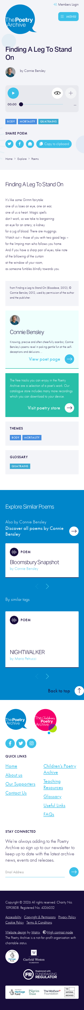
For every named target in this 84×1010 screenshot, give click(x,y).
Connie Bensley (34, 71)
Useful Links (54, 805)
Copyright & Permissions (40, 917)
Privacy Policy (67, 917)
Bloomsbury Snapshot (34, 562)
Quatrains (48, 121)
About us (13, 775)
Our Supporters (20, 784)
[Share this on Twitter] (9, 144)
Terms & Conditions (39, 922)
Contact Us (16, 793)
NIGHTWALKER (27, 652)
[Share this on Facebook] (20, 144)
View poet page (44, 359)
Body (11, 121)
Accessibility (13, 917)
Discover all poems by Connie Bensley (34, 531)
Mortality (27, 121)
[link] (13, 93)
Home (11, 766)
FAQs (48, 814)
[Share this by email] (30, 144)
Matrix (35, 932)
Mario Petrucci (25, 658)
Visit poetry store (44, 408)
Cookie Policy (14, 922)
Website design (15, 932)
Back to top (59, 691)
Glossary (52, 796)
